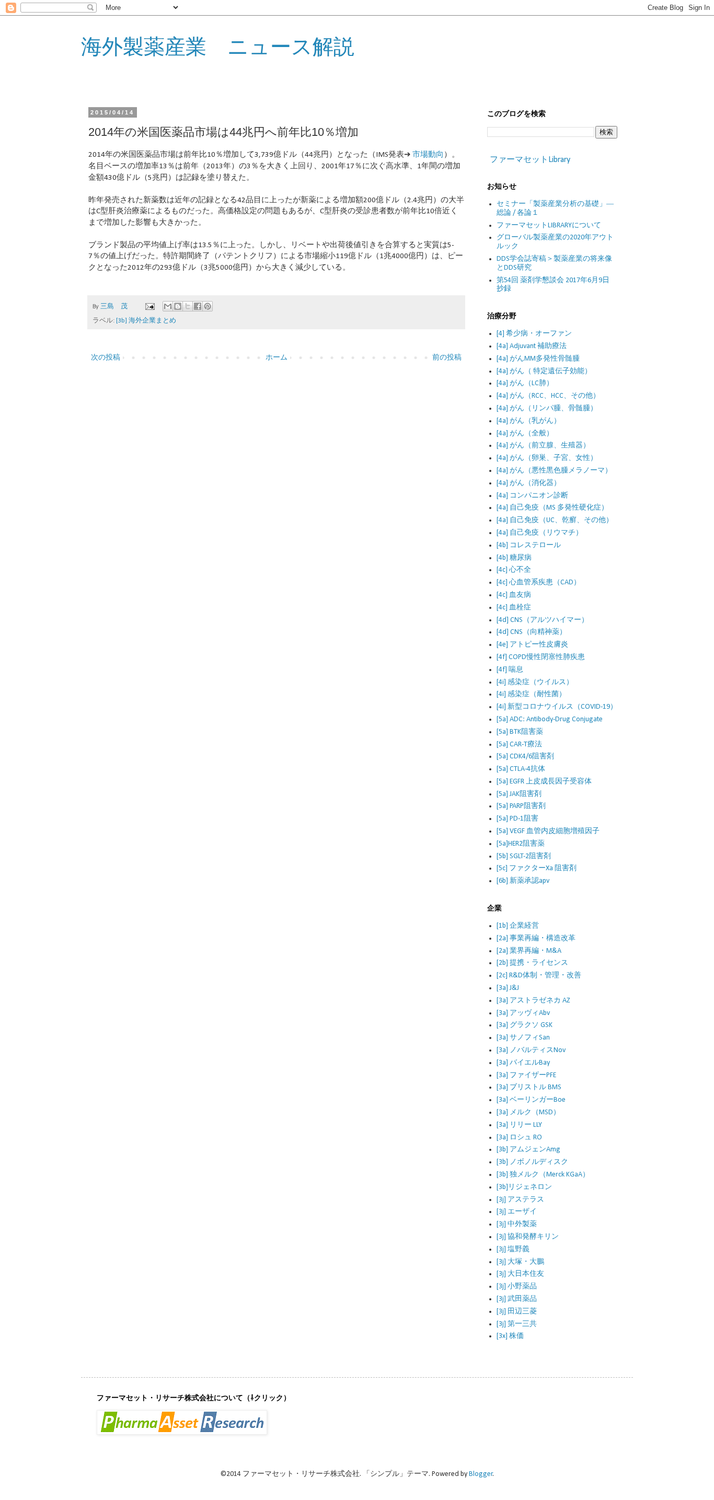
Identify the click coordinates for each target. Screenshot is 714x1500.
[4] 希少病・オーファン (534, 334)
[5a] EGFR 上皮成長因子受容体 (544, 782)
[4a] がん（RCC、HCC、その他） (548, 396)
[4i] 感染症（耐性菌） (531, 694)
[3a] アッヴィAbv (523, 1013)
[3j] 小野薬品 (517, 1286)
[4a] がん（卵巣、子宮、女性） (547, 458)
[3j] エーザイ (517, 1212)
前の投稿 (447, 358)
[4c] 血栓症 (514, 607)
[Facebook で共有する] (197, 306)
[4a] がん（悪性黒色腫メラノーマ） (554, 471)
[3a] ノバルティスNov (531, 1050)
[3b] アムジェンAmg (528, 1149)
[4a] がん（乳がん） (529, 421)
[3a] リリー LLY (519, 1125)
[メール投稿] (149, 307)
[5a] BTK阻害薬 (520, 732)
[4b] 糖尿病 (514, 558)
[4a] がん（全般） (525, 433)
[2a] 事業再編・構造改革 (536, 938)
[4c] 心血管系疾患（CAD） (539, 582)
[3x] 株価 (510, 1336)
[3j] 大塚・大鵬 (520, 1262)
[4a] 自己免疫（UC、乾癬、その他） (555, 520)
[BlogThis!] (177, 306)
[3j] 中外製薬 (517, 1224)
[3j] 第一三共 (517, 1324)
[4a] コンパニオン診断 (532, 496)
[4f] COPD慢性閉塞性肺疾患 (541, 657)
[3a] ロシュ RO (519, 1137)
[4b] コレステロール (529, 545)
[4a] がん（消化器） (529, 483)
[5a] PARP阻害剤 (521, 806)
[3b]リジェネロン (524, 1187)
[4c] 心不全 (514, 570)
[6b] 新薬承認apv (523, 881)
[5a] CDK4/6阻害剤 (525, 756)
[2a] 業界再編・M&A (529, 951)
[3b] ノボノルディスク (532, 1162)
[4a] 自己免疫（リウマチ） (540, 533)
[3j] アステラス (520, 1200)
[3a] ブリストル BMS (529, 1087)
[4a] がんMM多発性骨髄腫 (538, 359)
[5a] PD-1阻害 (517, 819)
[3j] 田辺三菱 (517, 1312)
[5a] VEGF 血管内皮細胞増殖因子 (548, 831)
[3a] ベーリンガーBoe (531, 1100)
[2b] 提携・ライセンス (532, 963)
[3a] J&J (508, 988)
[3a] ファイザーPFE (526, 1075)
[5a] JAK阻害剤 (519, 794)
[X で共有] (187, 306)
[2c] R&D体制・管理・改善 (539, 975)
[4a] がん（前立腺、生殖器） (543, 445)
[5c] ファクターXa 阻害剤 (537, 868)
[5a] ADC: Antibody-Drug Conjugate (550, 719)
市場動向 (428, 155)
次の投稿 (105, 358)
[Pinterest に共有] (207, 306)
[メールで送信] (168, 306)
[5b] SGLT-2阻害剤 (524, 856)
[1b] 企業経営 (518, 926)
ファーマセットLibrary (530, 160)
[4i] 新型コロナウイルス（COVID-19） (557, 707)
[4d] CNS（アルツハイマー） (543, 620)
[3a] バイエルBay (523, 1063)
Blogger (481, 1474)
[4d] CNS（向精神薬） (532, 632)
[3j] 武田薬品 (517, 1299)
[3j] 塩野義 (513, 1249)
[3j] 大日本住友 (520, 1274)
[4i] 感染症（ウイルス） (535, 682)
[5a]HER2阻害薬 (521, 844)
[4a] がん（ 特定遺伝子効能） (544, 371)
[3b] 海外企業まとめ (146, 321)
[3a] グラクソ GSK (524, 1025)
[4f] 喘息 (510, 670)
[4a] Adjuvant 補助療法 (532, 346)
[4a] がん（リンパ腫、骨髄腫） (547, 408)
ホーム (276, 358)
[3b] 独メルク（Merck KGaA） (543, 1175)
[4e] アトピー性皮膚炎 (532, 645)
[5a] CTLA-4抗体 (521, 769)
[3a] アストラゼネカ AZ (533, 1001)
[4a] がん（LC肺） (525, 383)
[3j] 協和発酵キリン (528, 1237)
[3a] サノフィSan (523, 1038)
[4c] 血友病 (514, 595)
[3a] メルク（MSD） (528, 1112)
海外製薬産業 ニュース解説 (217, 46)
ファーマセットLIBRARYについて (549, 225)
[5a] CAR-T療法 (519, 744)
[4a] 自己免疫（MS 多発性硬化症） (552, 508)
